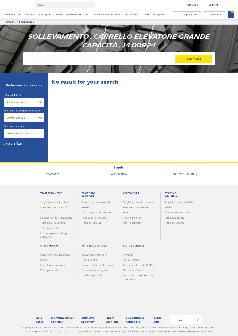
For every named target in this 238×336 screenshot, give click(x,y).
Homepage (10, 21)
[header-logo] (18, 5)
